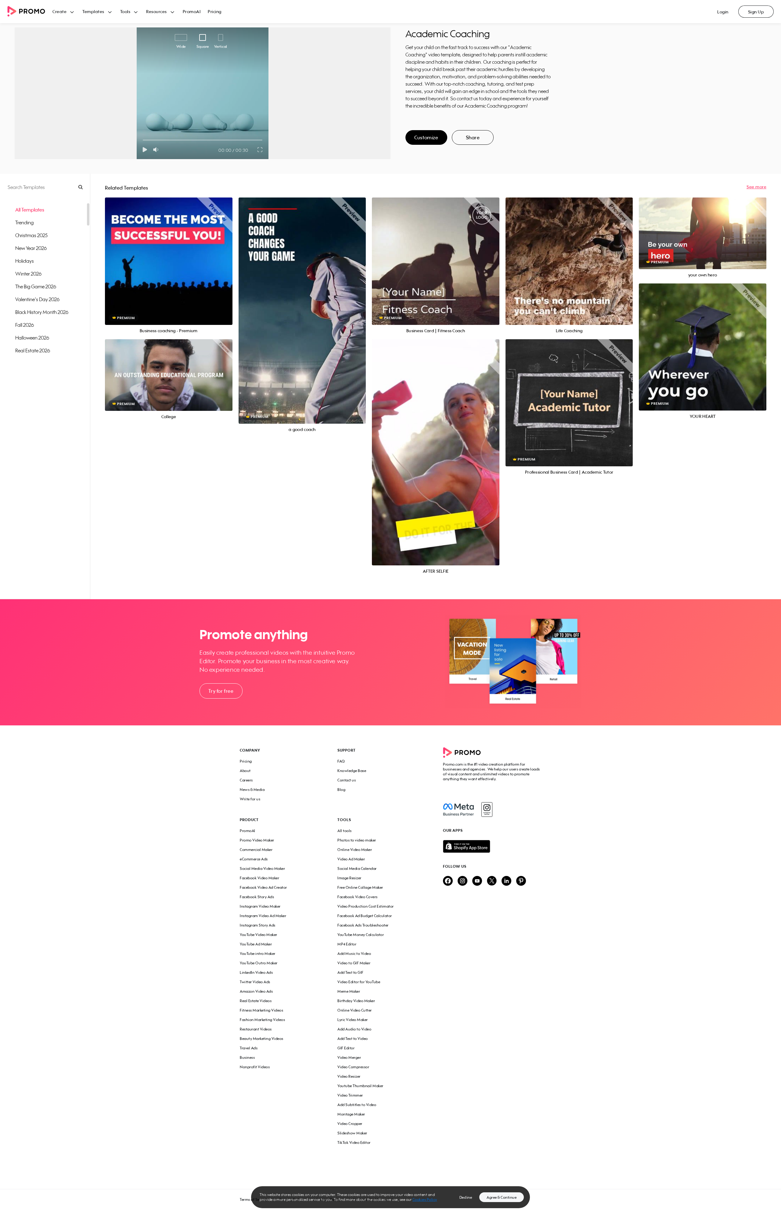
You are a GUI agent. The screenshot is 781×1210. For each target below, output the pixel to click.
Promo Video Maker (257, 840)
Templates (93, 11)
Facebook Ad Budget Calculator (364, 915)
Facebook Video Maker (259, 878)
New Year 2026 (31, 248)
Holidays (24, 261)
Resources (156, 11)
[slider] (143, 140)
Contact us (346, 780)
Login (723, 11)
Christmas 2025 (31, 235)
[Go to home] (29, 11)
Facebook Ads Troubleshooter (363, 925)
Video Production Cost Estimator (365, 906)
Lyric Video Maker (352, 1019)
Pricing (214, 11)
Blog (341, 789)
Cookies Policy (424, 1199)
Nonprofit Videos (255, 1067)
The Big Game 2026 (35, 286)
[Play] (145, 149)
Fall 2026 (24, 325)
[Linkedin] (506, 881)
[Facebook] (458, 809)
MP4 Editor (346, 944)
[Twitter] (492, 881)
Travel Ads (248, 1048)
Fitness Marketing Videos (261, 1010)
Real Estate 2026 (32, 350)
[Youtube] (477, 881)
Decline (465, 1197)
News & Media (252, 789)
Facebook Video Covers (357, 897)
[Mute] (157, 149)
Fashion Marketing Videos (262, 1019)
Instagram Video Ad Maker (263, 915)
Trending (24, 222)
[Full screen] (260, 149)
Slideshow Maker (352, 1133)
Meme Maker (348, 991)
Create (59, 11)
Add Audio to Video (354, 1029)
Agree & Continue (501, 1197)
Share (473, 137)
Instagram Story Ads (257, 925)
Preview (169, 254)
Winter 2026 (28, 274)
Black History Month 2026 (41, 312)
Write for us (250, 799)
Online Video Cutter (354, 1010)
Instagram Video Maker (260, 906)
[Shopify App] (492, 846)
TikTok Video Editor (354, 1142)
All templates (29, 210)
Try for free (220, 691)
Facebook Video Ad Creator (263, 887)
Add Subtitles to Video (356, 1104)
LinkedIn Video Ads (256, 972)
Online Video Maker (354, 849)
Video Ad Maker (351, 859)
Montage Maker (351, 1114)
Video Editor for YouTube (358, 982)
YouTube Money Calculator (360, 934)
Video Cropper (349, 1123)
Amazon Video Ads (256, 991)
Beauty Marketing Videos (261, 1038)
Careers (246, 780)
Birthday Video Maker (356, 1000)
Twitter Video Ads (255, 982)
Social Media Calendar (357, 868)
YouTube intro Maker (257, 953)
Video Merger (349, 1057)
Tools (125, 11)
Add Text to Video (352, 1038)
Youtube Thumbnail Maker (360, 1086)
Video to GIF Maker (353, 963)
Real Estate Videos (256, 1000)
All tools (344, 830)
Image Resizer (349, 878)
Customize (426, 137)
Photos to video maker (356, 840)
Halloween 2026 (32, 338)
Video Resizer (349, 1076)
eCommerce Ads (254, 859)
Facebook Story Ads (257, 897)
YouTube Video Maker (258, 934)
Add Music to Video (354, 953)
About (245, 770)
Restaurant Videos (256, 1029)
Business (247, 1057)
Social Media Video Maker (262, 868)
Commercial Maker (256, 849)
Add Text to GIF (350, 972)
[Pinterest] (521, 881)
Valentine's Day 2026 (37, 299)
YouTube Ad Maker (256, 944)
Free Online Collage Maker (360, 887)
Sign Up (756, 11)
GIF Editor (346, 1048)
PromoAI (192, 11)
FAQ (341, 761)
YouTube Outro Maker (259, 963)
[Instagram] (486, 809)
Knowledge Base (351, 770)
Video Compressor (353, 1067)
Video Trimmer (350, 1095)
